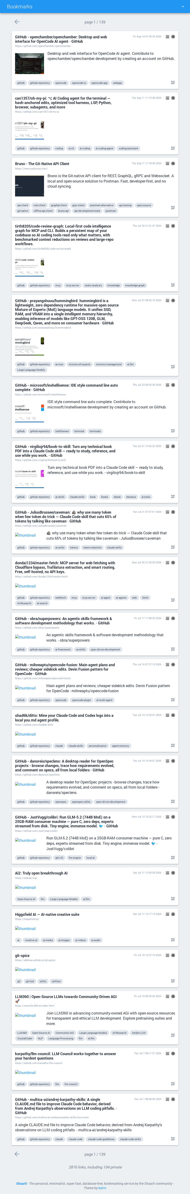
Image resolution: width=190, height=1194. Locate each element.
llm (42, 899)
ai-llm (130, 364)
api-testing (125, 205)
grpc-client (78, 205)
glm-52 (59, 857)
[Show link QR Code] (172, 83)
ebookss (131, 497)
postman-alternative (102, 205)
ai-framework (63, 649)
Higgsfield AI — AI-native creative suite (47, 914)
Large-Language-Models (31, 370)
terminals (95, 431)
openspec (60, 801)
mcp (57, 285)
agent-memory (120, 745)
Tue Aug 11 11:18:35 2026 (146, 163)
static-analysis (93, 285)
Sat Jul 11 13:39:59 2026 (147, 872)
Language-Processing (60, 1038)
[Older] (17, 21)
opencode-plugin (81, 700)
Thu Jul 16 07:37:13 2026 (147, 664)
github (21, 83)
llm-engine (75, 857)
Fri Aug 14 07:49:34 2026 (147, 36)
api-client (22, 205)
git (18, 981)
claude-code (75, 1139)
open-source (144, 205)
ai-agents (121, 597)
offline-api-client (43, 210)
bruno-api (63, 210)
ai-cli (71, 148)
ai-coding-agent (104, 148)
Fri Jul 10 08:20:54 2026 (147, 996)
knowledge (114, 285)
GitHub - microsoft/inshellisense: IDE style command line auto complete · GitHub (66, 387)
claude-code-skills (130, 1139)
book (93, 497)
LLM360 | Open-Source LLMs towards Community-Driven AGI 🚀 (66, 998)
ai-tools (146, 497)
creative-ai (31, 940)
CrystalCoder (24, 1038)
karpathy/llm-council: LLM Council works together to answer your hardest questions (65, 1055)
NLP (40, 1038)
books (104, 497)
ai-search (42, 603)
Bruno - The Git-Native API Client (42, 163)
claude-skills (77, 497)
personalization (98, 745)
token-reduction (92, 547)
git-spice (22, 955)
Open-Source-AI (26, 899)
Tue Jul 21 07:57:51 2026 (147, 511)
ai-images (64, 940)
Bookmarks (19, 6)
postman (111, 210)
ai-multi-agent (104, 700)
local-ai (90, 857)
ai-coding (85, 148)
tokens (74, 547)
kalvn (102, 1188)
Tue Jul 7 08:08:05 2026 (147, 1099)
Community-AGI (65, 1032)
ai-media (48, 940)
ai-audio (95, 940)
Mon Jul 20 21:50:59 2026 (146, 562)
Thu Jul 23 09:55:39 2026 (147, 384)
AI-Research (24, 603)
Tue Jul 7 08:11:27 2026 (147, 1053)
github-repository (40, 83)
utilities (56, 981)
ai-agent (105, 597)
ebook (117, 497)
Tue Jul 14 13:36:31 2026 (147, 715)
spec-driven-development (105, 649)
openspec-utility (81, 801)
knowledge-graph (135, 285)
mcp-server (72, 285)
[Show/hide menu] (183, 6)
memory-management (109, 364)
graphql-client (59, 205)
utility (43, 981)
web (134, 597)
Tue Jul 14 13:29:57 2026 (147, 760)
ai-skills (59, 497)
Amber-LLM (139, 1032)
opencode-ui (79, 83)
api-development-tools (87, 210)
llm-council (71, 1084)
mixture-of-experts (79, 364)
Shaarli (21, 1183)
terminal (79, 431)
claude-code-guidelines (101, 1139)
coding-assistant (128, 148)
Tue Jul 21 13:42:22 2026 (147, 446)
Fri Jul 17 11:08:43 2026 (147, 618)
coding (59, 148)
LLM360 (22, 1032)
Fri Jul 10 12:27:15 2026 (147, 955)
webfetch (60, 597)
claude (59, 745)
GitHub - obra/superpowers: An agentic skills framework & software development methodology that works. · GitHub (63, 620)
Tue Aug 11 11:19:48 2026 (146, 97)
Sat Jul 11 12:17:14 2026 (147, 914)
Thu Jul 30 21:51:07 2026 (147, 225)
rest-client (39, 205)
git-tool (30, 981)
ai (18, 940)
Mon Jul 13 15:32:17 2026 (146, 816)
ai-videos (80, 940)
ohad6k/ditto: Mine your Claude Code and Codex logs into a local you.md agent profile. (64, 717)
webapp (117, 83)
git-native (22, 210)
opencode (60, 83)
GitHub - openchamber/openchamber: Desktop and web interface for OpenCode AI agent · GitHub (61, 39)
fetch (145, 597)
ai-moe (59, 364)
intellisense (62, 431)
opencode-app (100, 83)
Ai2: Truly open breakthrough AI (41, 873)
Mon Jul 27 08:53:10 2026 (146, 300)
